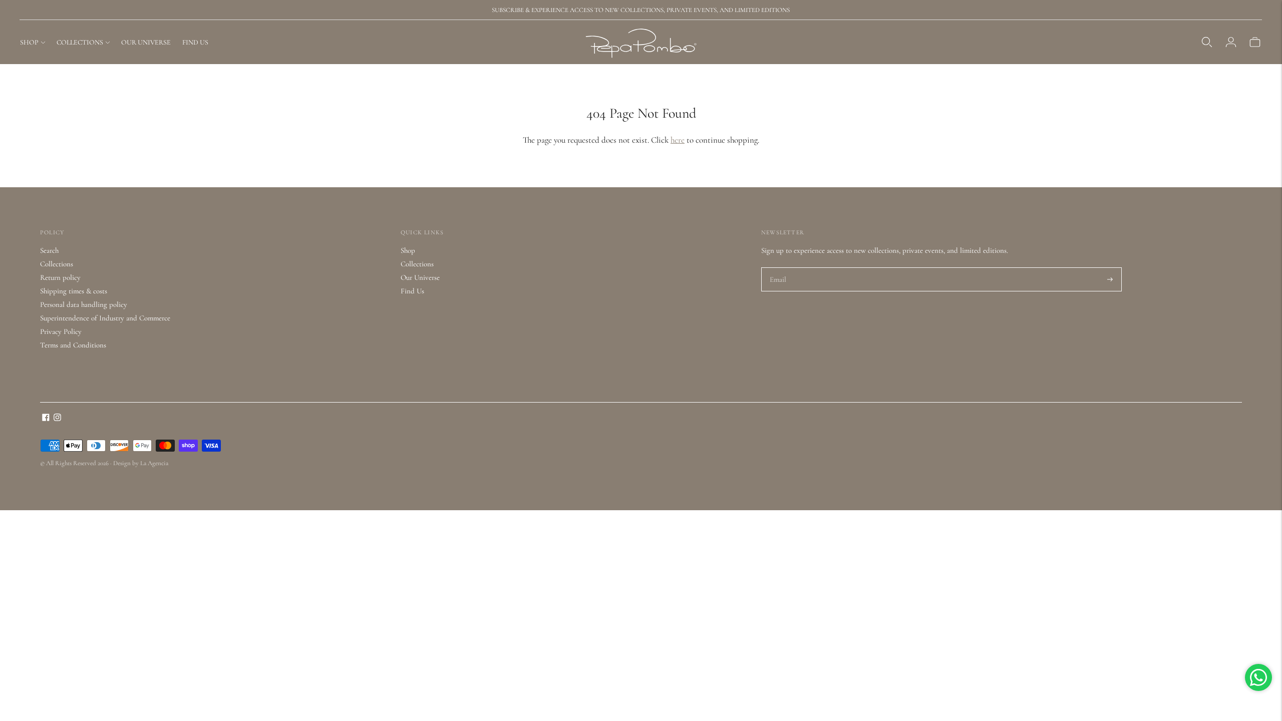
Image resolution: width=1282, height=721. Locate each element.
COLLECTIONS (80, 42)
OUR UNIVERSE (146, 42)
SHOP (29, 42)
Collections (56, 263)
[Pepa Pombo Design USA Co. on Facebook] (46, 418)
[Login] (1231, 42)
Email (778, 268)
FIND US (195, 42)
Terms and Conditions (73, 344)
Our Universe (420, 277)
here (678, 140)
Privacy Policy (61, 331)
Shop (408, 250)
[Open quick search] (1207, 42)
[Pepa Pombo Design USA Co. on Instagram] (57, 418)
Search (49, 250)
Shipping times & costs (73, 290)
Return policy (60, 277)
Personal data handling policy (83, 304)
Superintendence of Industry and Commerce (105, 317)
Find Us (412, 290)
